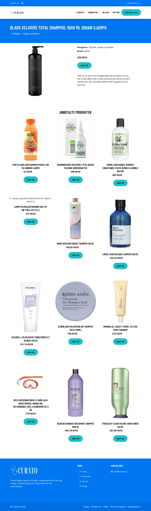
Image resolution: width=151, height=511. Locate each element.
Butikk (116, 12)
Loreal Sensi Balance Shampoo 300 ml (120, 254)
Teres (84, 471)
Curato (80, 12)
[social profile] (22, 3)
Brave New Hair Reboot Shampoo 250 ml (75, 243)
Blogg (106, 12)
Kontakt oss (131, 12)
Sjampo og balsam (31, 33)
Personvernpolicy (118, 506)
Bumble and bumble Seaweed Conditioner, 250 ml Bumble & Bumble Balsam (120, 168)
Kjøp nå (84, 65)
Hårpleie (16, 33)
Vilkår (105, 506)
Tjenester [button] (93, 12)
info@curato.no (133, 3)
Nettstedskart (134, 506)
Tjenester (86, 476)
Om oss (85, 481)
